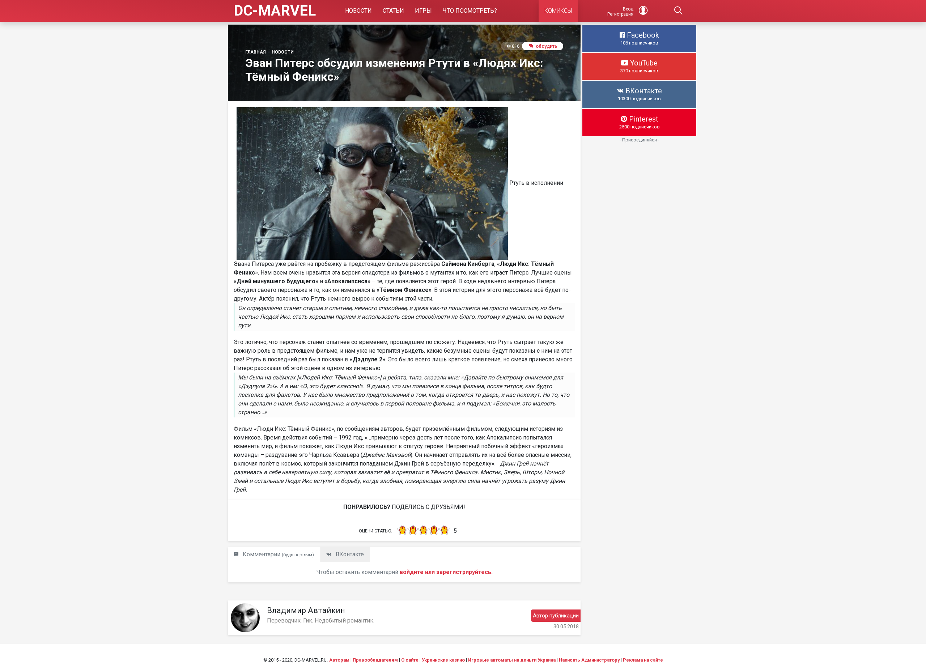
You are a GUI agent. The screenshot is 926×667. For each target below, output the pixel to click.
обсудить (546, 46)
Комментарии (277, 554)
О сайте (410, 660)
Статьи (393, 10)
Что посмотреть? (470, 10)
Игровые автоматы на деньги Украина (512, 660)
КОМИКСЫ (558, 10)
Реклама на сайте (643, 660)
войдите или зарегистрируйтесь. (446, 572)
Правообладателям (375, 660)
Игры (423, 10)
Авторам (339, 660)
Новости (358, 10)
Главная (255, 52)
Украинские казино (443, 660)
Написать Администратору (589, 660)
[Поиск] (678, 11)
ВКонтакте (349, 554)
